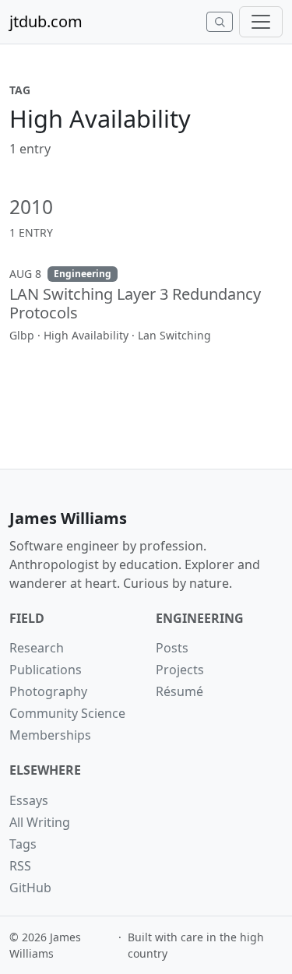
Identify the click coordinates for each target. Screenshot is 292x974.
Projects (180, 669)
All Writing (39, 822)
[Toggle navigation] (261, 21)
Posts (172, 647)
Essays (28, 800)
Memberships (50, 735)
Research (36, 647)
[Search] (219, 22)
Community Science (67, 713)
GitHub (30, 887)
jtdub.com (46, 21)
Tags (23, 844)
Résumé (179, 691)
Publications (45, 669)
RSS (20, 865)
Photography (48, 691)
